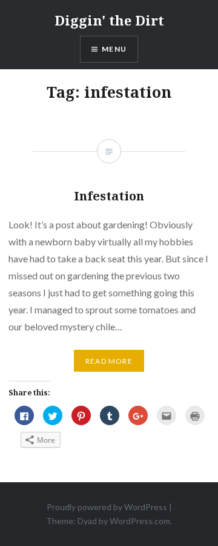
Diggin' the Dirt (109, 20)
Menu (114, 48)
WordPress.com (140, 521)
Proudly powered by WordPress (107, 507)
